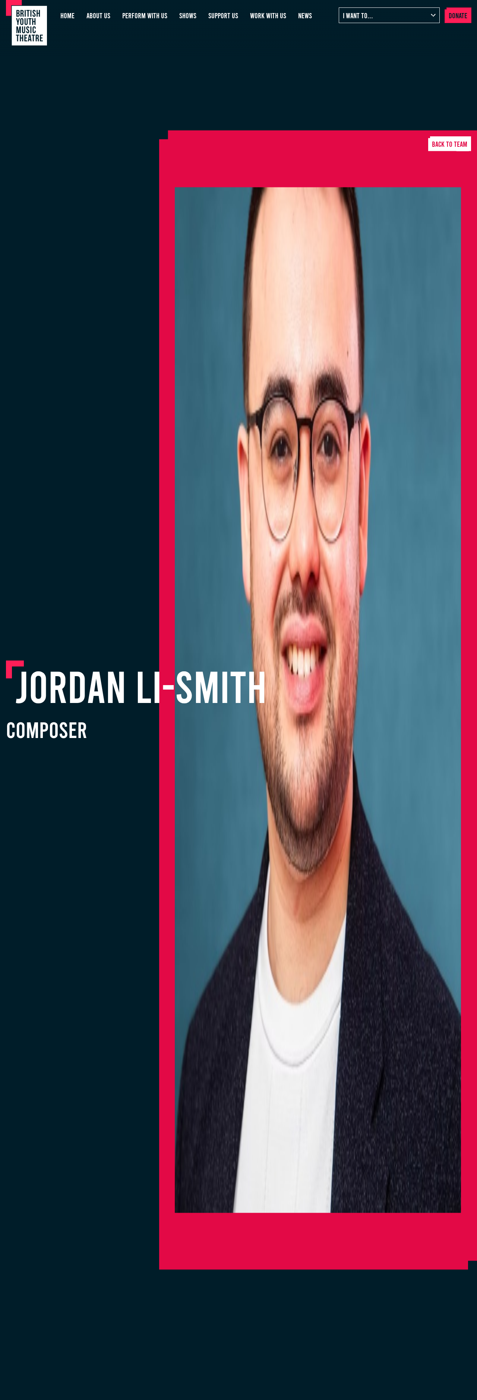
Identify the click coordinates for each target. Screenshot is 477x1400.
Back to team (449, 143)
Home (67, 15)
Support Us (223, 15)
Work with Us (268, 15)
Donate (458, 15)
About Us (98, 15)
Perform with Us (144, 15)
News (305, 15)
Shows (187, 15)
